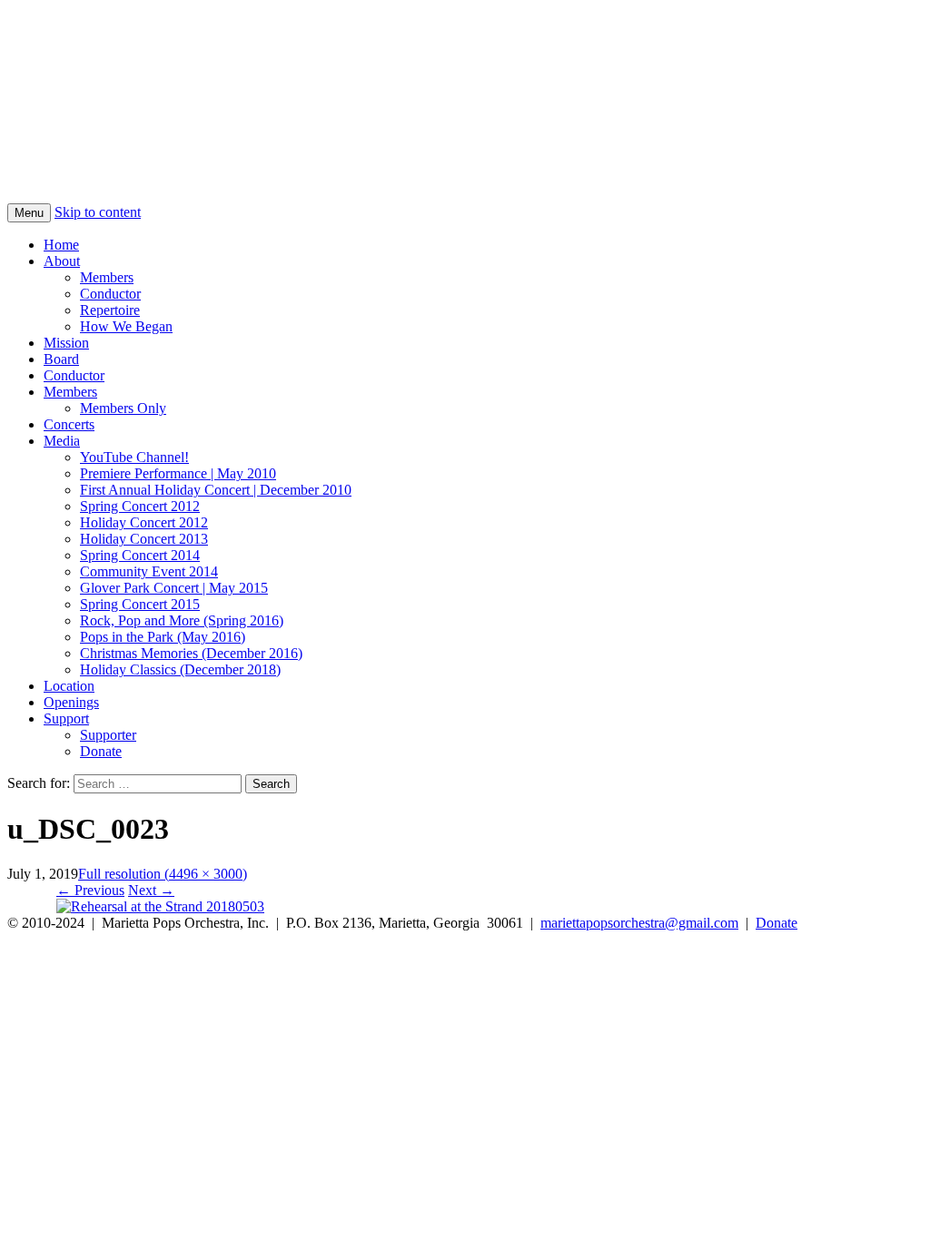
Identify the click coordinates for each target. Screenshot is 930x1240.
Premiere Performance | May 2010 (178, 473)
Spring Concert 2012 (140, 506)
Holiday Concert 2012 (144, 522)
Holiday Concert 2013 (144, 538)
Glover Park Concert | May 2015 (174, 587)
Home (61, 244)
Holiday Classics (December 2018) (180, 669)
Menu (29, 213)
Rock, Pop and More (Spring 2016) (181, 620)
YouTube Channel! (134, 457)
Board (61, 359)
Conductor (110, 293)
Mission (66, 342)
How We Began (126, 326)
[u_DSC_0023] (160, 906)
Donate (101, 751)
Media (62, 440)
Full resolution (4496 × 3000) (162, 873)
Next (151, 890)
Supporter (108, 735)
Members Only (123, 408)
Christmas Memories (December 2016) (191, 653)
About (62, 261)
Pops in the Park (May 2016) (162, 637)
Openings (71, 702)
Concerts (69, 424)
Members (107, 277)
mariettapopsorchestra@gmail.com (639, 922)
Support (66, 718)
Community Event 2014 (149, 571)
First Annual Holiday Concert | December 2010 (215, 489)
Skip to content (97, 212)
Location (69, 686)
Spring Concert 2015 (140, 604)
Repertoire (110, 310)
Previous (90, 890)
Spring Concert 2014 (140, 555)
